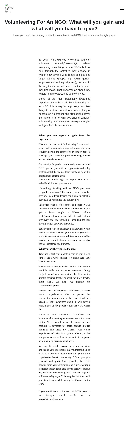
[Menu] (122, 8)
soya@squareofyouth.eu (51, 399)
